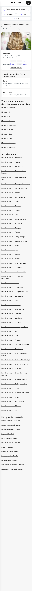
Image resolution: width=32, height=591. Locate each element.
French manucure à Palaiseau (11, 340)
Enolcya (5, 81)
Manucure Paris (6, 138)
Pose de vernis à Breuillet (9, 456)
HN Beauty (6, 53)
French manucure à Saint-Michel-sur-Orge (15, 360)
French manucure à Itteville (10, 254)
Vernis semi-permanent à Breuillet (12, 465)
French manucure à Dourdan (11, 206)
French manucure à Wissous (11, 406)
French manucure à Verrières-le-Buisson (15, 393)
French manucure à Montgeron (11, 314)
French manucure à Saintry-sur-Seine (14, 379)
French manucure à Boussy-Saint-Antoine (15, 184)
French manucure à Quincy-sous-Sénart (15, 344)
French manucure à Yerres (10, 410)
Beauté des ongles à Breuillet (11, 425)
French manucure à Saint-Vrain (11, 368)
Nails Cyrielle (7, 92)
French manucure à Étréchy (10, 232)
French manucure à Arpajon (10, 162)
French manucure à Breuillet (10, 443)
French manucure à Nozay (10, 331)
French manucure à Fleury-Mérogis (13, 237)
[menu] (2, 3)
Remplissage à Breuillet (9, 460)
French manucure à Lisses (10, 283)
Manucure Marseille (8, 121)
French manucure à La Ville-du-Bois (13, 272)
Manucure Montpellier (8, 125)
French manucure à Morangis (11, 322)
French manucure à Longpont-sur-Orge (14, 292)
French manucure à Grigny (10, 245)
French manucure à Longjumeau (12, 287)
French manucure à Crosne (10, 201)
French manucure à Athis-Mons (12, 166)
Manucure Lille (6, 112)
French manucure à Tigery (10, 388)
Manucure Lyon (6, 116)
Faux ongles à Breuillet (9, 438)
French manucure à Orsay (10, 336)
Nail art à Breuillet (7, 447)
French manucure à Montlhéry (11, 318)
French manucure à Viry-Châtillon (12, 401)
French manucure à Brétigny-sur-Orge (14, 188)
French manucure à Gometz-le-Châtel (14, 241)
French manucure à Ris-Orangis (12, 349)
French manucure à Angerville (11, 158)
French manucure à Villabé (10, 397)
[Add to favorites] (28, 34)
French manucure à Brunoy (10, 193)
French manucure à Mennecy (11, 305)
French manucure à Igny (9, 250)
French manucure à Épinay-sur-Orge (13, 219)
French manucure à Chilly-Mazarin (13, 197)
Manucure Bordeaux (8, 108)
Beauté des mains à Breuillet (10, 421)
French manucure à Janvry (10, 259)
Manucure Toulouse (8, 147)
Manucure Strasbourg (8, 143)
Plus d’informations (16, 67)
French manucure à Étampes (11, 228)
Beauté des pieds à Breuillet (10, 429)
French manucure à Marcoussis (12, 296)
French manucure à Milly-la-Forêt (12, 309)
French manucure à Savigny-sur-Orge (14, 384)
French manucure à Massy (10, 300)
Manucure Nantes (7, 130)
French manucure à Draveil (10, 210)
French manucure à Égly (9, 215)
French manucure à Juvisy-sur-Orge (13, 263)
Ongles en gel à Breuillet (9, 451)
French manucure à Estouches (11, 223)
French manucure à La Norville (11, 267)
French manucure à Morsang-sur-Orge (14, 327)
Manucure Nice (6, 134)
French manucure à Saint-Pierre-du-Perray (15, 364)
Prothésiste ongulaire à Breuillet (12, 469)
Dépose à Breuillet (7, 434)
